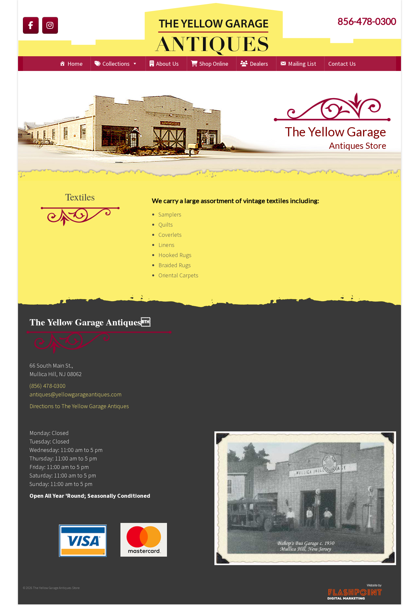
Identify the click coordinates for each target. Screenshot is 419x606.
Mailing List (302, 63)
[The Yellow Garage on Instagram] (50, 25)
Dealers (259, 63)
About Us (167, 63)
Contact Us (342, 63)
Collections (116, 63)
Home (74, 63)
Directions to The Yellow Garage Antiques (79, 406)
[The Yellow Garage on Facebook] (31, 25)
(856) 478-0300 (47, 386)
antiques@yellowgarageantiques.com (75, 394)
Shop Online (213, 63)
